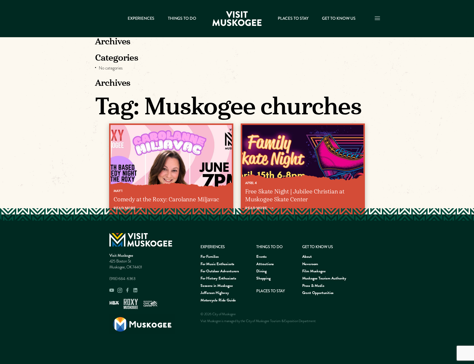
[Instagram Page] (119, 290)
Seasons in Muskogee (216, 286)
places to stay (270, 291)
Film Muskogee (314, 271)
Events (261, 257)
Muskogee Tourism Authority (324, 278)
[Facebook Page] (127, 290)
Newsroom (310, 264)
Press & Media (313, 286)
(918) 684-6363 (122, 278)
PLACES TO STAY (293, 18)
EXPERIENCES (212, 247)
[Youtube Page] (111, 290)
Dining (261, 271)
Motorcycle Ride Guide (218, 300)
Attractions (265, 264)
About (307, 257)
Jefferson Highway (214, 293)
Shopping (263, 278)
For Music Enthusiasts (217, 264)
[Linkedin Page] (135, 290)
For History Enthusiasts (218, 278)
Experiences (141, 18)
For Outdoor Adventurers (219, 271)
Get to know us (338, 18)
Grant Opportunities (318, 293)
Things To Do (182, 18)
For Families (209, 257)
